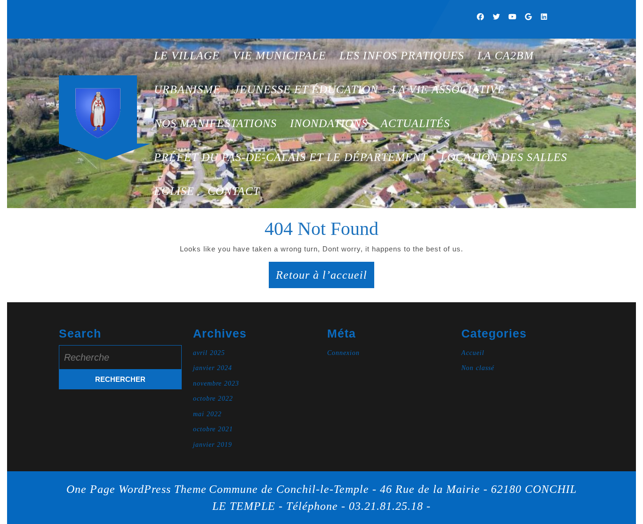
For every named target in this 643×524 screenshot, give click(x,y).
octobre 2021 (213, 429)
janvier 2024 (212, 367)
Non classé (477, 367)
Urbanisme (187, 89)
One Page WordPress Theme (136, 489)
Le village (187, 55)
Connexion (343, 352)
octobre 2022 (213, 398)
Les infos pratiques (401, 55)
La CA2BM (505, 55)
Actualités (415, 123)
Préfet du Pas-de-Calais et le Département (290, 157)
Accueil (472, 352)
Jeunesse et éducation (306, 89)
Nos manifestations (215, 123)
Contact (234, 191)
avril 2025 (209, 352)
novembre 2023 (216, 383)
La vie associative (448, 89)
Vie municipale (279, 55)
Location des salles (504, 157)
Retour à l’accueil (325, 278)
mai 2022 (207, 414)
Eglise (174, 191)
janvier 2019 (212, 444)
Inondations (329, 123)
